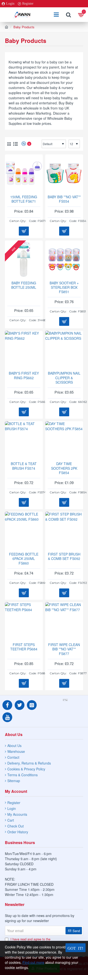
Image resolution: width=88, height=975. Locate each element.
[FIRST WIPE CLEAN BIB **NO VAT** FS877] (64, 621)
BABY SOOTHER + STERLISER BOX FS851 (64, 287)
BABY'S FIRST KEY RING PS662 (24, 375)
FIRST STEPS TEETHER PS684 (23, 646)
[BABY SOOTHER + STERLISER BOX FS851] (64, 259)
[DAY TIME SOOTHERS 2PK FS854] (64, 440)
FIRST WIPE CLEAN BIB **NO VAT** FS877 (64, 649)
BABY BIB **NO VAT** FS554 (64, 199)
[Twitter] (19, 705)
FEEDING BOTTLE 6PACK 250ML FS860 (23, 558)
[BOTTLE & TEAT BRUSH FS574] (24, 440)
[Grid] (9, 144)
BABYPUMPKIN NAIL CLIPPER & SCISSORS (64, 377)
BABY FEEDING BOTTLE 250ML (23, 285)
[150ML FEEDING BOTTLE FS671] (24, 173)
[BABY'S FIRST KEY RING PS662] (24, 349)
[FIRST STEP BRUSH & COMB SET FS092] (64, 530)
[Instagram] (32, 705)
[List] (15, 143)
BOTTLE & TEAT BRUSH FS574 (24, 465)
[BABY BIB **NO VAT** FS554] (64, 173)
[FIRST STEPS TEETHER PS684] (24, 621)
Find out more (33, 962)
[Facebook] (7, 705)
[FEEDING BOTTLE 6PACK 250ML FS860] (24, 530)
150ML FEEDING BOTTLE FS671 (23, 199)
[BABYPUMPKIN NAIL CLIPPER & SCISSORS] (64, 349)
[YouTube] (7, 717)
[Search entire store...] (68, 14)
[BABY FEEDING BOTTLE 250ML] (24, 259)
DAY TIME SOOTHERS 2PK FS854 (64, 468)
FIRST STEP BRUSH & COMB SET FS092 (64, 556)
